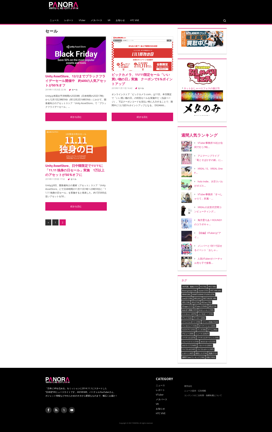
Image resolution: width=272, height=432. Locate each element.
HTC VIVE (134, 20)
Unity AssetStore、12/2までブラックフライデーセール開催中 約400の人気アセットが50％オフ (76, 81)
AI (203, 286)
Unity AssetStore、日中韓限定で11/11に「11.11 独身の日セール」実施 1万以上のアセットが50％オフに (74, 170)
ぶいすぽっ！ (205, 314)
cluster (203, 290)
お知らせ (120, 20)
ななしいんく (206, 310)
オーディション (207, 326)
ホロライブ (189, 345)
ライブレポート (205, 349)
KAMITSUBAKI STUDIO (203, 294)
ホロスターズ (208, 341)
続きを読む (76, 116)
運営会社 (188, 386)
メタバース (96, 20)
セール (75, 89)
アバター (199, 318)
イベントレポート (191, 322)
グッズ (201, 330)
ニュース (54, 20)
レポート (68, 20)
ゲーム (212, 330)
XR (212, 306)
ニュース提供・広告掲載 (195, 390)
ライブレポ (188, 349)
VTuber (82, 20)
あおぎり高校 (189, 310)
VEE (186, 302)
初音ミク (201, 353)
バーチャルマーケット (208, 337)
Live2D (187, 298)
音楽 (210, 357)
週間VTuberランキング (193, 357)
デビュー (188, 333)
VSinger (187, 306)
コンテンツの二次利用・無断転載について (203, 395)
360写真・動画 (190, 286)
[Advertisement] (173, 7)
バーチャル (188, 337)
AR (212, 286)
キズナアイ (188, 330)
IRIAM (186, 294)
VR (109, 20)
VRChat (206, 302)
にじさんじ (189, 314)
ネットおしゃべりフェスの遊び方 (202, 88)
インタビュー (189, 326)
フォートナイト (190, 341)
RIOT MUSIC (209, 298)
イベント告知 (210, 322)
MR (197, 298)
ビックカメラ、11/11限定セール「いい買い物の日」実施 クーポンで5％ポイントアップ (142, 79)
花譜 (213, 353)
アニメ (187, 318)
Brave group (189, 290)
